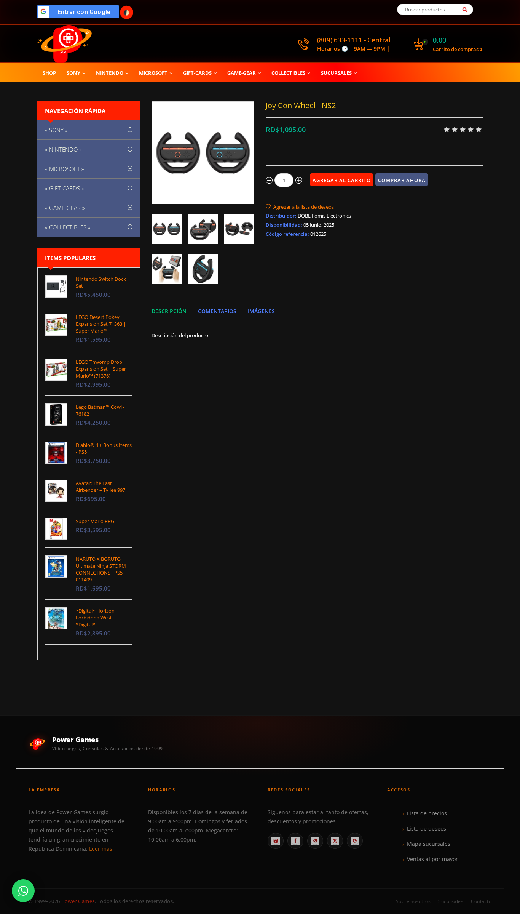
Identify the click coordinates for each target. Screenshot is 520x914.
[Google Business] (355, 841)
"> (80, 12)
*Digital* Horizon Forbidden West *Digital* (95, 617)
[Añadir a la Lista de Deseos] (300, 207)
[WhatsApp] (315, 841)
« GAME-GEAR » (65, 207)
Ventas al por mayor (432, 859)
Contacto (481, 901)
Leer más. (101, 848)
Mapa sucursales (428, 843)
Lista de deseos (426, 828)
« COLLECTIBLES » (68, 227)
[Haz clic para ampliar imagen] (203, 152)
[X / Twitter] (335, 841)
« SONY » (56, 130)
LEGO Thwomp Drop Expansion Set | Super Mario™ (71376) (101, 369)
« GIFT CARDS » (64, 188)
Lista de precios (427, 813)
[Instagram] (276, 841)
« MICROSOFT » (64, 169)
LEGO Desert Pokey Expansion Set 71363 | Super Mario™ (101, 324)
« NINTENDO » (63, 149)
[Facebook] (295, 841)
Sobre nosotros (413, 901)
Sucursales (450, 901)
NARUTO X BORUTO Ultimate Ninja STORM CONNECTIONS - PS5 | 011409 (101, 569)
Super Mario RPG (95, 521)
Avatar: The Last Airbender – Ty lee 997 (100, 486)
